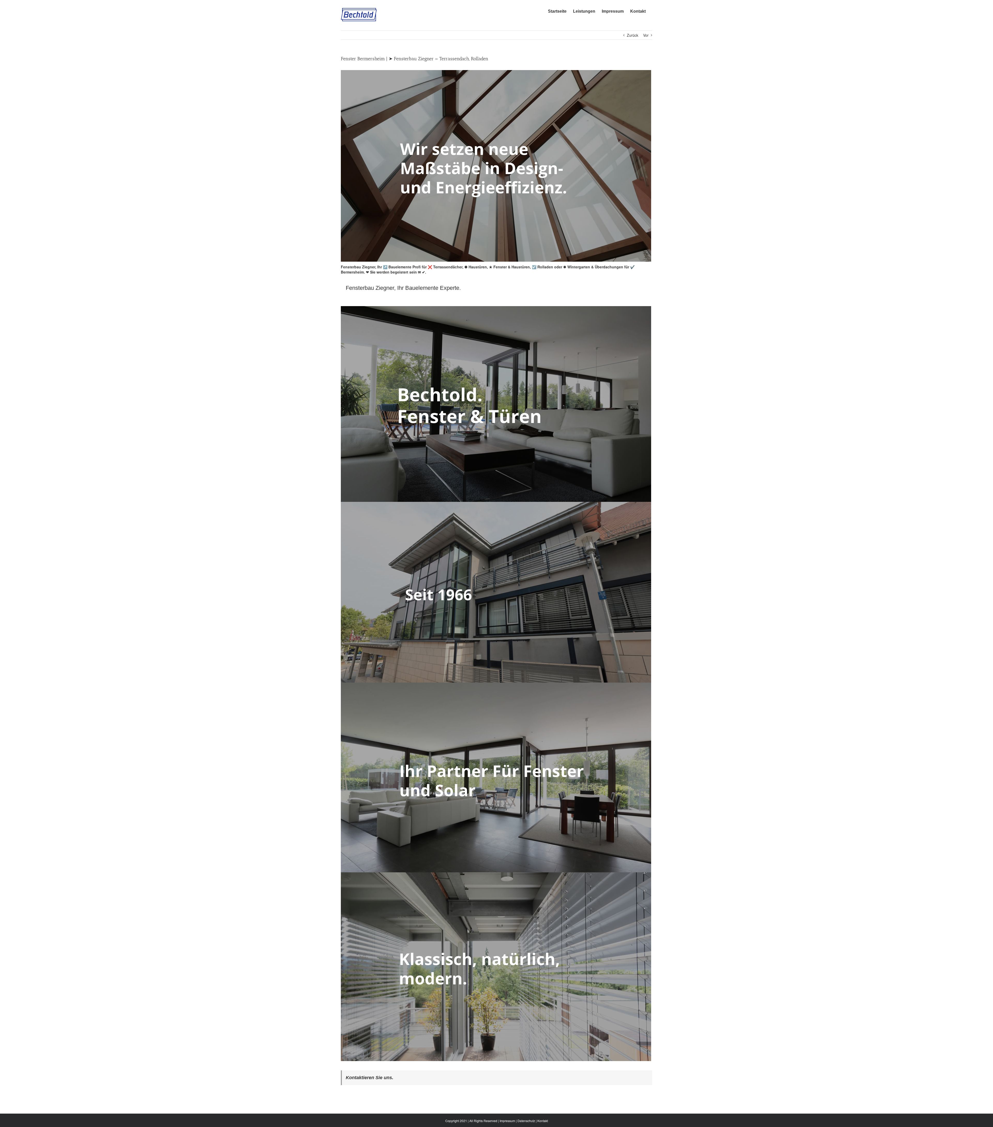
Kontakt (542, 1120)
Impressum (507, 1120)
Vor (646, 35)
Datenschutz (526, 1120)
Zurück (632, 35)
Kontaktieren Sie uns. (369, 1077)
